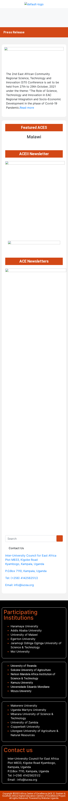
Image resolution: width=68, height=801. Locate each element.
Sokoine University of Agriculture (31, 670)
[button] (34, 18)
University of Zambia (24, 722)
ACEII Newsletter (34, 154)
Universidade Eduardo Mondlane (30, 687)
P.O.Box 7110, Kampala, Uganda (26, 571)
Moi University (20, 651)
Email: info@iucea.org (19, 585)
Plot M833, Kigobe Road (21, 559)
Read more (27, 107)
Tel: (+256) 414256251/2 (21, 578)
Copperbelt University (25, 726)
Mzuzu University (21, 691)
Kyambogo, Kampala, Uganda (24, 564)
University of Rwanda (24, 665)
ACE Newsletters (34, 261)
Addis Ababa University (26, 630)
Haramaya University (24, 626)
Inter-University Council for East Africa (30, 555)
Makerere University (24, 705)
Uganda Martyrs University (28, 709)
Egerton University (23, 639)
